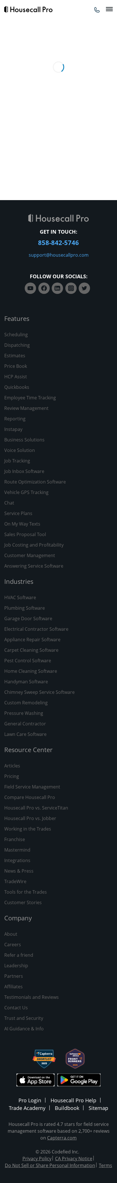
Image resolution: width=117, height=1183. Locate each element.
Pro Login (29, 1100)
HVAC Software (20, 597)
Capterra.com (62, 1138)
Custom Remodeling (26, 703)
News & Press (19, 871)
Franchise (14, 839)
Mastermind (17, 850)
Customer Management (29, 555)
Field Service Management (32, 787)
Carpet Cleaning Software (31, 650)
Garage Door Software (28, 618)
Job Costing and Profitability (34, 545)
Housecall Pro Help (73, 1100)
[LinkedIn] (57, 288)
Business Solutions (24, 440)
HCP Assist (15, 376)
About (10, 934)
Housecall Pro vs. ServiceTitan (36, 808)
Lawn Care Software (25, 734)
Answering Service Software (33, 566)
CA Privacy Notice (73, 1158)
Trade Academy (27, 1108)
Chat (9, 503)
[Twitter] (84, 288)
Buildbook (67, 1108)
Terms (105, 1165)
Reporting (15, 419)
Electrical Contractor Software (36, 629)
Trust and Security (23, 1018)
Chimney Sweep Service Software (39, 692)
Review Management (26, 408)
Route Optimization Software (35, 482)
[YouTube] (30, 288)
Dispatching (17, 345)
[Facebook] (44, 288)
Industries (18, 581)
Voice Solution (19, 450)
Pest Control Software (27, 660)
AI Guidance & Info (24, 1029)
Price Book (15, 366)
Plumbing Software (24, 608)
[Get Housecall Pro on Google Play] (79, 1081)
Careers (12, 944)
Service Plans (18, 513)
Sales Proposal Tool (25, 534)
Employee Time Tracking (30, 398)
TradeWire (15, 881)
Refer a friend (18, 955)
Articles (12, 766)
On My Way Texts (22, 524)
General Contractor (25, 724)
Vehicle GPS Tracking (26, 492)
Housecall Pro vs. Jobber (30, 818)
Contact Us (16, 1007)
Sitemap (98, 1108)
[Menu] (109, 9)
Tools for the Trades (25, 892)
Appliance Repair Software (32, 639)
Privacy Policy (36, 1158)
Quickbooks (16, 387)
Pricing (11, 776)
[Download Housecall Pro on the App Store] (35, 1081)
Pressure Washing (23, 713)
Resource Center (28, 749)
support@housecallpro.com (59, 255)
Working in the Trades (27, 829)
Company (18, 918)
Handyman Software (26, 681)
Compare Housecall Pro (29, 797)
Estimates (14, 355)
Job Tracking (17, 461)
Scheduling (16, 334)
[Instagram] (71, 288)
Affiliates (13, 986)
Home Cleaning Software (30, 671)
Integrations (17, 860)
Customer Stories (23, 902)
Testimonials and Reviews (31, 997)
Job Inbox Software (24, 471)
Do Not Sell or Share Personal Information (50, 1165)
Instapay (13, 429)
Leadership (16, 965)
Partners (13, 976)
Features (16, 318)
